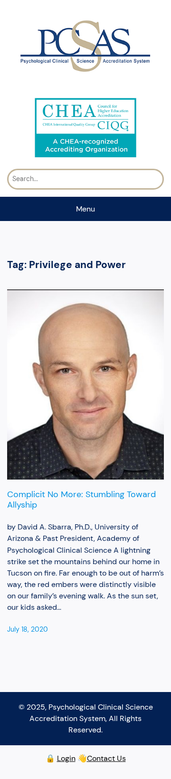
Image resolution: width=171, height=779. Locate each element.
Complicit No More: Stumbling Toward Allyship (81, 499)
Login (66, 758)
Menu (85, 209)
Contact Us (106, 758)
